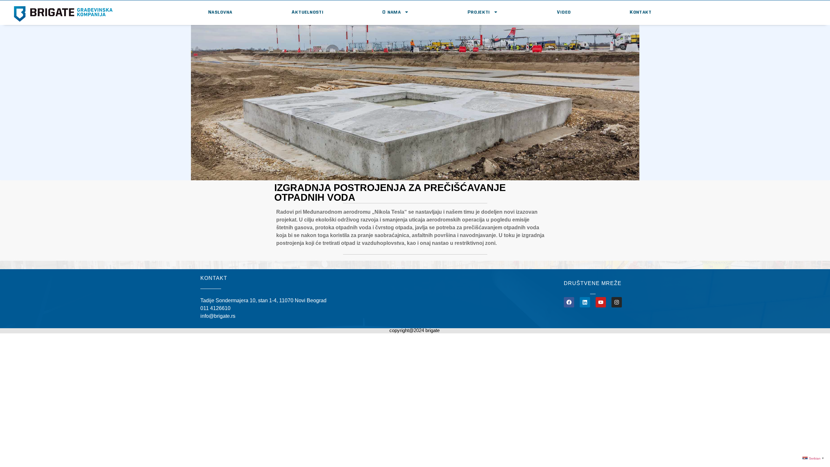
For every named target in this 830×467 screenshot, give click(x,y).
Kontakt (641, 12)
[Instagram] (616, 302)
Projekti (479, 12)
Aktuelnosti (308, 12)
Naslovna (220, 12)
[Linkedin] (585, 302)
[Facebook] (569, 302)
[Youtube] (601, 302)
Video (564, 12)
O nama (392, 12)
